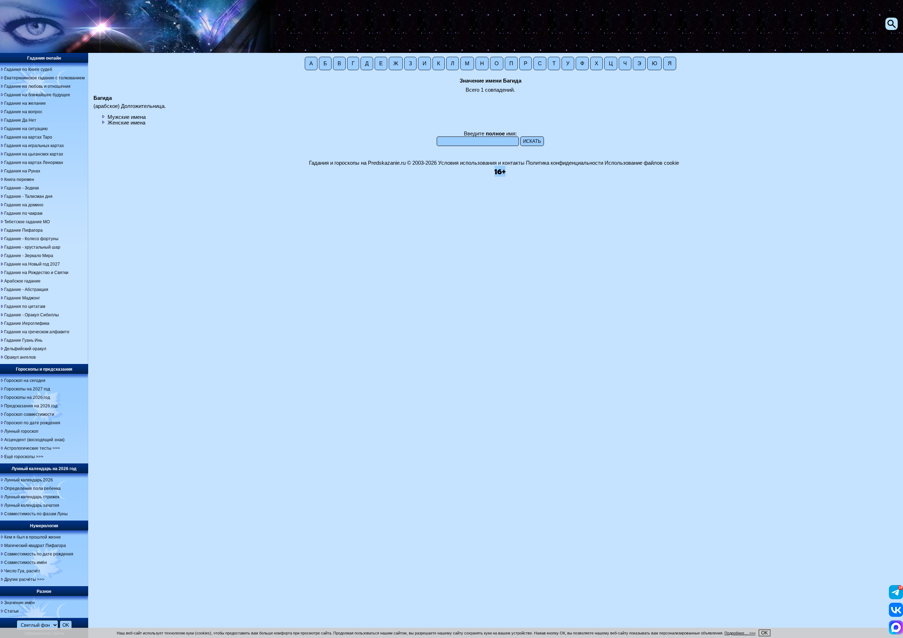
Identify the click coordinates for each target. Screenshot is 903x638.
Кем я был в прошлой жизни (32, 537)
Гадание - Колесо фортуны (31, 238)
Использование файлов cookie (642, 163)
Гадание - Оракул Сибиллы (31, 314)
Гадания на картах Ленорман (33, 162)
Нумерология (44, 525)
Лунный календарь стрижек (31, 496)
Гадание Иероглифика (26, 323)
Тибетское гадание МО (27, 221)
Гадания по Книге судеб (28, 69)
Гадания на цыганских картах (33, 154)
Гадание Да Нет (20, 120)
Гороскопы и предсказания (44, 369)
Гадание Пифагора (23, 230)
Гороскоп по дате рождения (32, 422)
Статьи (11, 611)
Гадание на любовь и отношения (37, 86)
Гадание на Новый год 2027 (32, 264)
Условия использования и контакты (481, 163)
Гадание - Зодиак (21, 188)
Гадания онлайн (44, 58)
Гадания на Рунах (22, 171)
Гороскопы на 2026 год (27, 397)
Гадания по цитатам (24, 306)
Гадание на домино (23, 204)
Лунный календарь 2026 (28, 480)
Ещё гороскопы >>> (23, 456)
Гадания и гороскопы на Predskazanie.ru (357, 163)
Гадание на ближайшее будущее (37, 94)
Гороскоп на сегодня (25, 380)
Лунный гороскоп (21, 431)
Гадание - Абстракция (26, 289)
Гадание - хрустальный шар (32, 247)
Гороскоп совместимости (29, 414)
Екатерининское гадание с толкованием (44, 77)
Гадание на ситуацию (26, 128)
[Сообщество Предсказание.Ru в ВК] (896, 615)
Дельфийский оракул (25, 348)
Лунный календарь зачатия (31, 505)
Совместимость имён (25, 562)
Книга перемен (19, 179)
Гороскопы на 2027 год (27, 389)
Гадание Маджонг (22, 298)
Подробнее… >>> (740, 633)
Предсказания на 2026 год (30, 405)
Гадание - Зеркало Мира (28, 255)
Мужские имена (127, 117)
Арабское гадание (22, 281)
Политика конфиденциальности (564, 163)
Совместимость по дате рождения (38, 554)
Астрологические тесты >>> (32, 448)
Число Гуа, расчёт (22, 571)
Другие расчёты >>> (24, 579)
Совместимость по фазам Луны (36, 513)
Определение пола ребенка (32, 488)
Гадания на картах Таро (28, 137)
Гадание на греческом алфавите (36, 331)
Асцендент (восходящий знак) (34, 439)
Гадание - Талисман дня (28, 196)
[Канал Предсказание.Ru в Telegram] (896, 597)
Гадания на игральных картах (34, 145)
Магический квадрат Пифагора (35, 545)
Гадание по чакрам (23, 213)
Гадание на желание (25, 103)
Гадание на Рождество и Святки (36, 272)
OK (764, 633)
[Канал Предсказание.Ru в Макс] (896, 633)
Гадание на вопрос (23, 111)
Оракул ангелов (20, 357)
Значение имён (19, 602)
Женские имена (126, 123)
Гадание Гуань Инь (23, 340)
